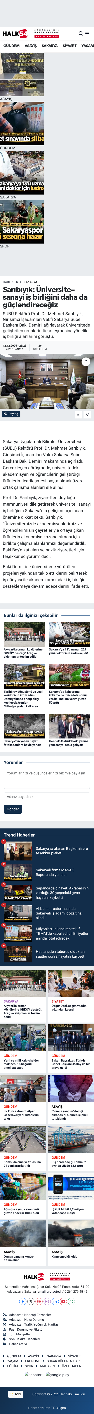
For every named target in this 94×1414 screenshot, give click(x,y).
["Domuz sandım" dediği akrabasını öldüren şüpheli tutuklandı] (71, 1088)
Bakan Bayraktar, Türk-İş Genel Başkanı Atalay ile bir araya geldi (71, 1064)
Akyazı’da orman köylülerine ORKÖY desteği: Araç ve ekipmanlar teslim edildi (23, 653)
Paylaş (13, 414)
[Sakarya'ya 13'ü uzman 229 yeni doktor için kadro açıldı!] (70, 634)
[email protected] (49, 1292)
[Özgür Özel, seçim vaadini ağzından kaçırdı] (71, 983)
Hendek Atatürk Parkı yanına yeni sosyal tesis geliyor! (69, 743)
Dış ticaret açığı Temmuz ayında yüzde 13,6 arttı (69, 1163)
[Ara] (81, 33)
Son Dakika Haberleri (24, 1339)
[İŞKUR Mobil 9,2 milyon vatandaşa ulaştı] (71, 1186)
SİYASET (70, 46)
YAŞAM (88, 46)
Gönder (13, 809)
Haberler (10, 282)
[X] (31, 1301)
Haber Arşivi (18, 1344)
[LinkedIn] (55, 1301)
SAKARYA (50, 46)
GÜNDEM (11, 46)
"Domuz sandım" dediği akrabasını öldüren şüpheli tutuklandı (70, 1114)
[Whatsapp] (71, 1301)
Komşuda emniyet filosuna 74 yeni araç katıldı (22, 1163)
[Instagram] (47, 1301)
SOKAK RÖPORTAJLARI (63, 1361)
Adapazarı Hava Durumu (26, 1320)
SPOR (29, 1366)
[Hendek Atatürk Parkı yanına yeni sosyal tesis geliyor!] (70, 725)
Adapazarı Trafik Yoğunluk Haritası (34, 1324)
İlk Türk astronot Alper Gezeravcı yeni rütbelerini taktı (22, 1114)
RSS (17, 1394)
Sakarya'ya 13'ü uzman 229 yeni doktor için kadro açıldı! (68, 651)
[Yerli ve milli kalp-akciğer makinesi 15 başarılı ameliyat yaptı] (23, 1037)
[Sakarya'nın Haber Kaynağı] (31, 33)
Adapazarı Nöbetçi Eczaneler (30, 1315)
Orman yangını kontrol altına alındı (19, 1258)
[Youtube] (63, 1301)
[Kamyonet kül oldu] (71, 1233)
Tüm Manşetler (20, 1334)
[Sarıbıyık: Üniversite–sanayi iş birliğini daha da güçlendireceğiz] (47, 381)
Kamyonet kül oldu (64, 1256)
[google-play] (57, 1375)
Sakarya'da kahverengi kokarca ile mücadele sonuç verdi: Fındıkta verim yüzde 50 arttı (68, 697)
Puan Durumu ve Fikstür (26, 1329)
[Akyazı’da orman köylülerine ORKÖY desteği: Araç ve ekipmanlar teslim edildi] (24, 634)
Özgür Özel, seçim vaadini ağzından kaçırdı (69, 1007)
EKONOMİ (32, 1361)
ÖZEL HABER (71, 1366)
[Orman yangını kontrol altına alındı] (23, 1233)
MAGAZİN (47, 1366)
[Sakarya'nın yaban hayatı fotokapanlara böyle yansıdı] (24, 725)
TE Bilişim (58, 1408)
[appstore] (34, 1375)
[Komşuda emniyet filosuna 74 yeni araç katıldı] (23, 1139)
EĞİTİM (12, 1366)
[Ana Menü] (87, 33)
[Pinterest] (39, 1301)
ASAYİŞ (31, 46)
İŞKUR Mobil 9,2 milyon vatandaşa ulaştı (68, 1211)
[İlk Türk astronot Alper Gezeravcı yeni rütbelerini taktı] (23, 1088)
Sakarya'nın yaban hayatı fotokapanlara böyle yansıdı (23, 743)
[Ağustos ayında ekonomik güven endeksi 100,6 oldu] (23, 1186)
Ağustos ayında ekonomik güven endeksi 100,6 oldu (21, 1211)
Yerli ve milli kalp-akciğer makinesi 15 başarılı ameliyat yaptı (21, 1064)
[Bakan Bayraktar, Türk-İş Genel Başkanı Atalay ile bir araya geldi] (71, 1037)
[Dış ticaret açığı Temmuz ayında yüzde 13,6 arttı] (71, 1139)
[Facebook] (22, 1301)
